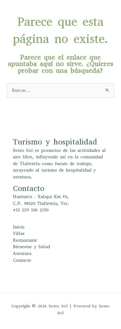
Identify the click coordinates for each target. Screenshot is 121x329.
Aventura (22, 253)
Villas (19, 233)
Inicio (19, 227)
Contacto (22, 260)
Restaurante (25, 240)
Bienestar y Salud (31, 247)
